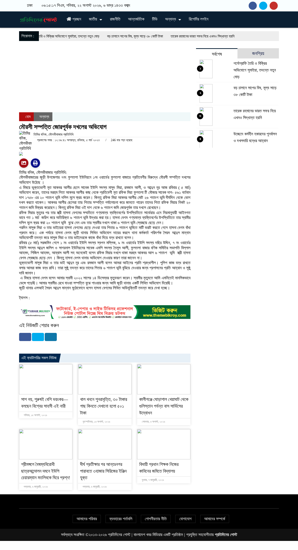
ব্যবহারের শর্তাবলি (120, 518)
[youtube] (274, 5)
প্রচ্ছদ (76, 19)
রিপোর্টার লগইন (198, 19)
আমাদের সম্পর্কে (214, 518)
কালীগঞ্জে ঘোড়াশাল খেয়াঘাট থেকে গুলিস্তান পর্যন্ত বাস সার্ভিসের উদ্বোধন (163, 406)
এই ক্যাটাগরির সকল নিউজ (39, 357)
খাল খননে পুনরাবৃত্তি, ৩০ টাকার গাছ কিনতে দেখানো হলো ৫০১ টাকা (103, 406)
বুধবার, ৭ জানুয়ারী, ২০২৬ (152, 480)
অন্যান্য (170, 19)
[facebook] (254, 5)
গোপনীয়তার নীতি (156, 518)
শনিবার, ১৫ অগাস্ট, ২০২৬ (35, 415)
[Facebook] (25, 337)
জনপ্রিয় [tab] (258, 53)
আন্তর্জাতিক (136, 19)
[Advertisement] (104, 90)
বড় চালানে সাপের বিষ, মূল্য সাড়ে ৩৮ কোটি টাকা (121, 36)
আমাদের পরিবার (87, 518)
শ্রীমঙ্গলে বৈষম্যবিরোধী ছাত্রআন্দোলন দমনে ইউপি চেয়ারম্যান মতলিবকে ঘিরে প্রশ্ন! (45, 471)
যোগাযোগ (185, 518)
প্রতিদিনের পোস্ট (226, 534)
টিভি (154, 19)
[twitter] (264, 5)
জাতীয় (93, 19)
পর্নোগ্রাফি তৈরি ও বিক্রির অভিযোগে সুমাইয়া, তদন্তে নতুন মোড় (48, 36)
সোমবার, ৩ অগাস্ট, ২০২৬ (153, 421)
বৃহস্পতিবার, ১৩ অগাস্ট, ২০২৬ (96, 421)
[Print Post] (23, 163)
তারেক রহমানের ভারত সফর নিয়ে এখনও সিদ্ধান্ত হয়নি (189, 36)
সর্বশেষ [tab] (217, 54)
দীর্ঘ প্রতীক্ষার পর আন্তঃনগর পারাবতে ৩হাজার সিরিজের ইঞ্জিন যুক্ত (103, 471)
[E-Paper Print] (35, 163)
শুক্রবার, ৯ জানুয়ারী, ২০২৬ (35, 486)
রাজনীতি (115, 19)
